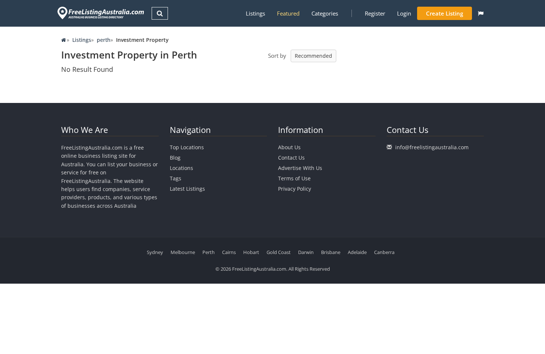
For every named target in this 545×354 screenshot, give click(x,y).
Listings (255, 13)
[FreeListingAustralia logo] (100, 12)
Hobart (251, 252)
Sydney (155, 252)
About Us (289, 147)
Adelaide (357, 252)
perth (103, 39)
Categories (324, 13)
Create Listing (444, 13)
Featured (288, 13)
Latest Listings (187, 188)
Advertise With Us (300, 167)
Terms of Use (294, 178)
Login (404, 13)
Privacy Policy (294, 188)
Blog (175, 157)
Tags (175, 178)
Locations (181, 167)
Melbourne (183, 252)
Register (375, 13)
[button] (480, 13)
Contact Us (291, 157)
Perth (208, 252)
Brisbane (330, 252)
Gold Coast (279, 252)
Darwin (306, 252)
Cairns (229, 252)
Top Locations (187, 147)
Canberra (384, 252)
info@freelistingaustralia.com (432, 147)
